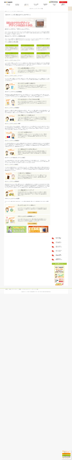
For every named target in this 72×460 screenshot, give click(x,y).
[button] (32, 212)
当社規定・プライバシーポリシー (13, 289)
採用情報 (20, 289)
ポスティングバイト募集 (35, 289)
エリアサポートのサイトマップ (26, 289)
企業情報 (6, 289)
